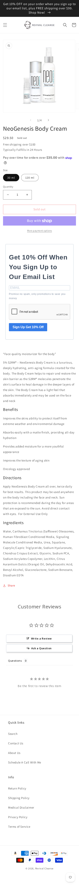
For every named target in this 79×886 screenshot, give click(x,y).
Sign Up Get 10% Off (28, 327)
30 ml (11, 177)
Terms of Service (19, 826)
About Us (14, 753)
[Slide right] (48, 120)
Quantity (8, 186)
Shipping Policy (19, 798)
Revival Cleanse (44, 868)
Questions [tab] (15, 660)
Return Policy (17, 788)
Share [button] (11, 585)
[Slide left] (30, 120)
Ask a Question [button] (41, 648)
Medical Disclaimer (21, 807)
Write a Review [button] (41, 638)
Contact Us (15, 743)
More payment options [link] (39, 230)
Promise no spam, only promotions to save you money (37, 296)
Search (13, 734)
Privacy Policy (17, 817)
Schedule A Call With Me (24, 762)
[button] (5, 25)
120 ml (29, 177)
